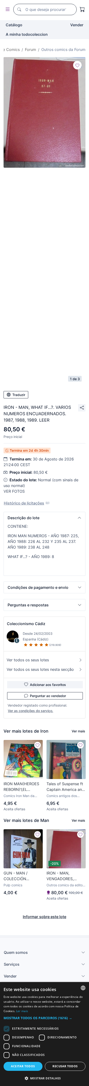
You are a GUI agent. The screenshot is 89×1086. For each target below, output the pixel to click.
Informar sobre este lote (44, 916)
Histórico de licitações (24, 503)
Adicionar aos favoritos (48, 685)
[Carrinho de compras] (82, 9)
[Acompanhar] (77, 65)
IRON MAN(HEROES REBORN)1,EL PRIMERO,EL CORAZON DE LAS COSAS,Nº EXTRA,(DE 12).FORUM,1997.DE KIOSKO (21, 786)
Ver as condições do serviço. (30, 711)
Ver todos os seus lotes (28, 660)
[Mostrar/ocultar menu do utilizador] (6, 10)
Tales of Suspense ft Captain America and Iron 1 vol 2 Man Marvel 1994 (65, 786)
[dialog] (44, 1034)
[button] (44, 518)
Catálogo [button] (14, 25)
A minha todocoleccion (27, 34)
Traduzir (18, 395)
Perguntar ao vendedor (48, 696)
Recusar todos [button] (65, 1066)
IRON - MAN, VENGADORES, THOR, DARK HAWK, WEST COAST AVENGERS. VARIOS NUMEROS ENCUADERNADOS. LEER (64, 876)
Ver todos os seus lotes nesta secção (40, 669)
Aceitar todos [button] (23, 1066)
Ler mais (22, 1011)
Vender (76, 25)
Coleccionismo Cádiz (26, 623)
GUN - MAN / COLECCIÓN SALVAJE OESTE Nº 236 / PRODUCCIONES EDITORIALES (21, 876)
